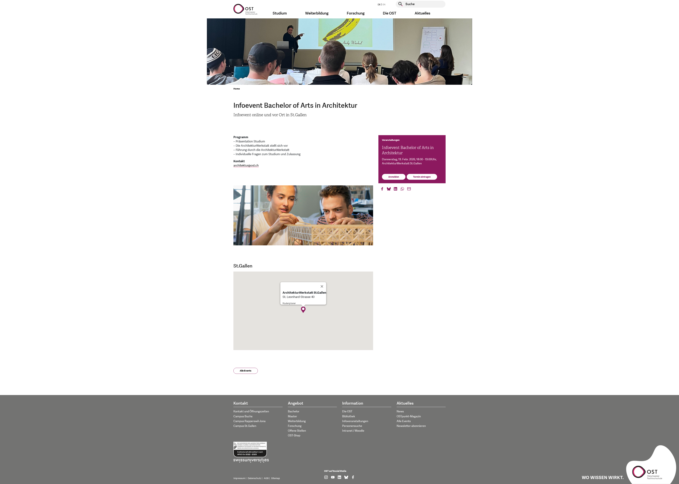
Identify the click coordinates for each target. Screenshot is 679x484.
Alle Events (245, 370)
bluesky (389, 190)
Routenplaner (289, 303)
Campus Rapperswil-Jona (249, 421)
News (400, 411)
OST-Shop (294, 435)
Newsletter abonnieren (411, 426)
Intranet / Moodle (353, 431)
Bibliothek (348, 416)
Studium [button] (280, 13)
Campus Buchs (243, 416)
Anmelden (393, 176)
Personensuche (352, 426)
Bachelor (293, 411)
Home (236, 88)
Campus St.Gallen (244, 426)
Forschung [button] (356, 13)
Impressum (239, 478)
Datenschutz (254, 478)
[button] (303, 310)
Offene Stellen (297, 431)
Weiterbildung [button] (317, 13)
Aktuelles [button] (422, 13)
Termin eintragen (422, 176)
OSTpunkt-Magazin (409, 416)
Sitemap (275, 478)
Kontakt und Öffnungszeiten (251, 411)
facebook (382, 190)
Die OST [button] (389, 13)
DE (379, 4)
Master (292, 416)
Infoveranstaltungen (355, 421)
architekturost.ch (246, 165)
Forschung (294, 426)
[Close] (322, 286)
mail (409, 190)
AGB (266, 478)
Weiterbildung (297, 421)
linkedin (395, 190)
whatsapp (402, 190)
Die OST (347, 411)
